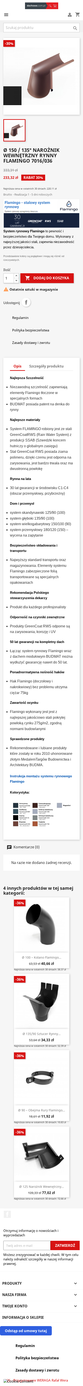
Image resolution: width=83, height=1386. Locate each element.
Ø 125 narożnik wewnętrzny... (41, 1186)
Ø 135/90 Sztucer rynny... (42, 1034)
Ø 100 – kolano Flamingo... (41, 957)
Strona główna (36, 5)
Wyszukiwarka (50, 5)
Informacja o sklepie (23, 1317)
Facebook (7, 1214)
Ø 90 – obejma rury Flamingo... (41, 1110)
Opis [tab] (17, 366)
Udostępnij (26, 302)
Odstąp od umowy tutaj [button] (26, 1330)
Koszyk (55, 5)
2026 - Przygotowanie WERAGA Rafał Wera (35, 1380)
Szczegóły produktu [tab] (46, 366)
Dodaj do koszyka (47, 278)
